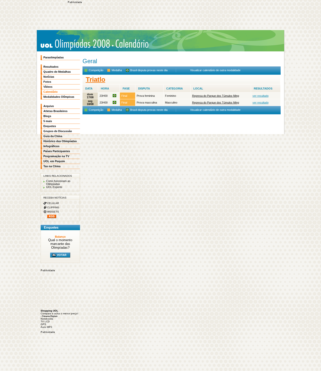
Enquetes (49, 126)
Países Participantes (56, 151)
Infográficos (51, 146)
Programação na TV (56, 156)
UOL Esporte (54, 187)
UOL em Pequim (54, 161)
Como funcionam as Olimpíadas (58, 182)
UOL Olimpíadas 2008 (75, 44)
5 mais (47, 121)
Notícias (48, 76)
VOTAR (61, 254)
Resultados (50, 66)
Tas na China (51, 166)
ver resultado (261, 95)
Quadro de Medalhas (57, 71)
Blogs (47, 116)
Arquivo (48, 106)
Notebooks (47, 318)
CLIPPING (53, 207)
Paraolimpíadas (53, 57)
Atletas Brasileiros (55, 111)
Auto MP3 (46, 327)
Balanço (60, 236)
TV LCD (45, 321)
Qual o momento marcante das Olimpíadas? (60, 243)
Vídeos (47, 86)
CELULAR (53, 203)
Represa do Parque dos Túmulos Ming (215, 95)
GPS (43, 324)
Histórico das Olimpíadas (60, 141)
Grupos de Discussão (57, 131)
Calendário (130, 44)
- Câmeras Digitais (49, 316)
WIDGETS (53, 211)
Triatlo (95, 79)
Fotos (47, 81)
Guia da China (52, 136)
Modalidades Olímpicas (58, 96)
